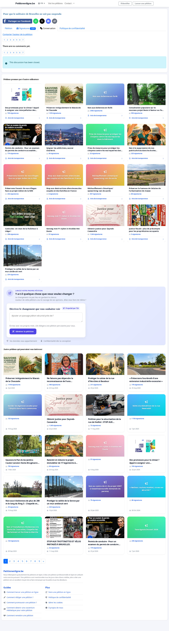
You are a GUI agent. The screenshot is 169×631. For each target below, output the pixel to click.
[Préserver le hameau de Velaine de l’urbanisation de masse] (146, 183)
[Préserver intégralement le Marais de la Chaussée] (64, 102)
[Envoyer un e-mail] (48, 21)
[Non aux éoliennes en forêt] (105, 100)
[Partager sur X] (42, 21)
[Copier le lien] (54, 21)
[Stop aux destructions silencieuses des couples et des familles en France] (64, 183)
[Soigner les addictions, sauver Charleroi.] (64, 142)
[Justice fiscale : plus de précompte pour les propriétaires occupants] (146, 223)
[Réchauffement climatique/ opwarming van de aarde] (105, 183)
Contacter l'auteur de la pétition (17, 34)
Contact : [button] (69, 3)
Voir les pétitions (55, 3)
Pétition (8, 28)
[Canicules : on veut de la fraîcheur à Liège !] (22, 223)
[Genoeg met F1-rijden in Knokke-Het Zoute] (64, 223)
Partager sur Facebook (19, 21)
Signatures (27, 28)
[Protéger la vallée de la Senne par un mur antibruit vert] (22, 263)
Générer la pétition (25, 331)
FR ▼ (43, 3)
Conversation (48, 28)
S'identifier (125, 3)
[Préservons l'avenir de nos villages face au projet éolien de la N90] (22, 183)
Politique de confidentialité (72, 28)
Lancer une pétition (143, 3)
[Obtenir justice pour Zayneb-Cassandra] (105, 223)
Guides (7, 587)
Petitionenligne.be (25, 3)
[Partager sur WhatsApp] (35, 21)
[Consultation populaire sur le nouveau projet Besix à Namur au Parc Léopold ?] (146, 102)
